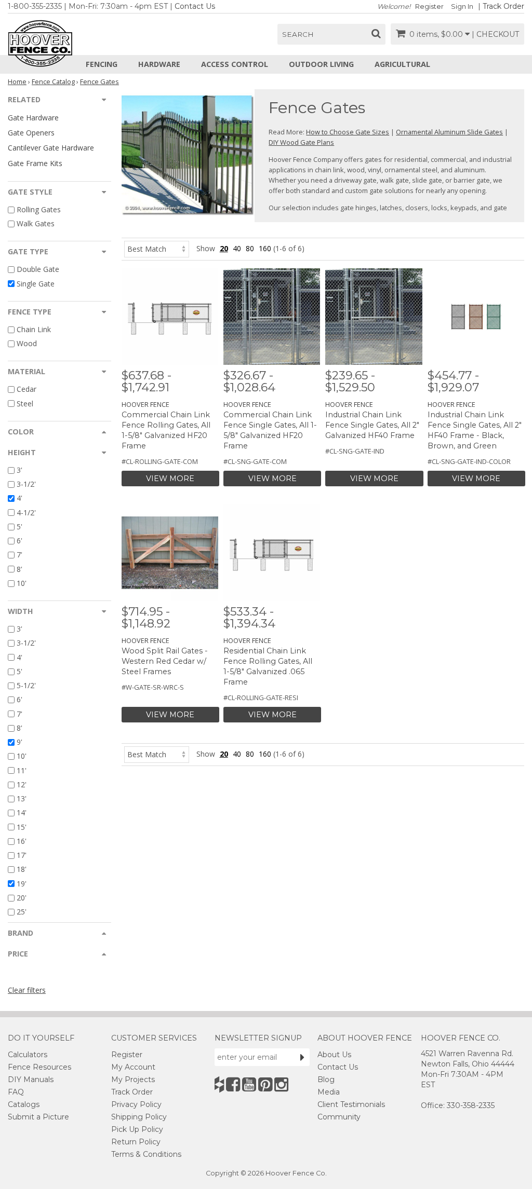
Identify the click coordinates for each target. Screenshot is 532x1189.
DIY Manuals (31, 1079)
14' (21, 813)
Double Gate (38, 270)
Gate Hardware (33, 117)
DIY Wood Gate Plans (301, 142)
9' (19, 742)
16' (21, 841)
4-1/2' (26, 512)
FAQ (16, 1092)
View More (170, 478)
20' (21, 898)
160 (265, 248)
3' (19, 470)
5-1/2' (26, 685)
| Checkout (495, 34)
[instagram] (281, 1084)
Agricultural (402, 64)
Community (339, 1117)
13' (21, 798)
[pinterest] (265, 1084)
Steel (25, 403)
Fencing (101, 64)
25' (21, 912)
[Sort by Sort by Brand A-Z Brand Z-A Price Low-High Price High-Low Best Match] (156, 248)
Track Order (503, 6)
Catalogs (23, 1104)
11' (21, 770)
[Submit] (302, 1057)
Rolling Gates (39, 209)
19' (21, 884)
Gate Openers (31, 133)
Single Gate (36, 284)
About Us (334, 1054)
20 (224, 248)
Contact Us (195, 6)
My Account (133, 1067)
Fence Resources (39, 1067)
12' (21, 784)
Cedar (26, 389)
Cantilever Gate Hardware (51, 148)
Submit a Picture (38, 1117)
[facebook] (233, 1084)
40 (237, 248)
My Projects (133, 1079)
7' (19, 555)
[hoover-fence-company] (219, 1084)
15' (21, 827)
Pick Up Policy (137, 1129)
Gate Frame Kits (35, 163)
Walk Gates (36, 223)
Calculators (27, 1054)
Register (429, 6)
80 (250, 248)
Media (328, 1092)
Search (298, 34)
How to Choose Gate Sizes (347, 131)
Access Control (234, 64)
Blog (326, 1079)
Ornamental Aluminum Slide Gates (449, 131)
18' (21, 869)
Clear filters (27, 990)
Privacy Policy (136, 1104)
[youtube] (249, 1084)
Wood (27, 343)
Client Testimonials (351, 1104)
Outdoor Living (321, 64)
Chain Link (34, 329)
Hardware (159, 64)
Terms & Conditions (146, 1154)
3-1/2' (26, 484)
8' (19, 569)
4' (19, 498)
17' (21, 855)
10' (21, 583)
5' (19, 526)
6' (19, 540)
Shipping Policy (139, 1117)
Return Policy (136, 1141)
